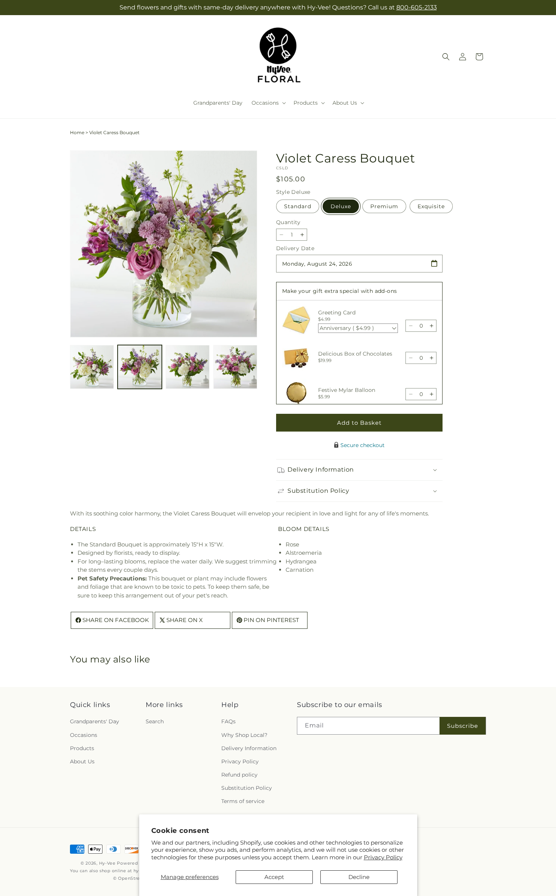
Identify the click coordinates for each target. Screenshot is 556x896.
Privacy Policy (383, 857)
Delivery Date (295, 248)
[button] (268, 103)
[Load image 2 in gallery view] (140, 367)
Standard (297, 206)
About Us (82, 761)
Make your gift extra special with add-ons (339, 291)
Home (77, 132)
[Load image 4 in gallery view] (235, 367)
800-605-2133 (416, 7)
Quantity (288, 222)
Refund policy (239, 774)
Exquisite (431, 206)
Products (82, 748)
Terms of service (242, 801)
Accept (274, 877)
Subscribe (462, 725)
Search (155, 721)
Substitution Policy (246, 788)
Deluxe (341, 206)
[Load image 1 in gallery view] (92, 367)
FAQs (228, 721)
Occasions (83, 735)
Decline (359, 877)
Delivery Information (248, 748)
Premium (384, 206)
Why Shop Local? (244, 735)
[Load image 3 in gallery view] (188, 367)
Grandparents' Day (94, 721)
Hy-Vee (107, 863)
